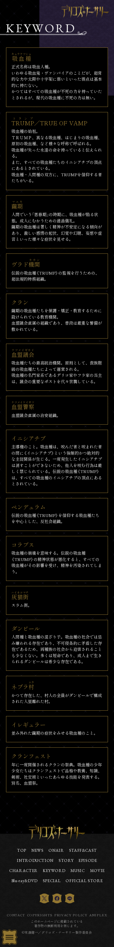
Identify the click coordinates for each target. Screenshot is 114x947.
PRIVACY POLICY (70, 915)
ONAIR (56, 850)
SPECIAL (51, 880)
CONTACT (16, 915)
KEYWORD (54, 870)
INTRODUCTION (35, 860)
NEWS (37, 850)
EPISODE (88, 860)
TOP (21, 850)
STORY (66, 860)
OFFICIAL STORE (84, 880)
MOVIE (97, 870)
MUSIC (77, 870)
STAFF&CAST (83, 850)
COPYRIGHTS (39, 915)
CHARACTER (23, 870)
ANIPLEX (98, 915)
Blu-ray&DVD (24, 880)
